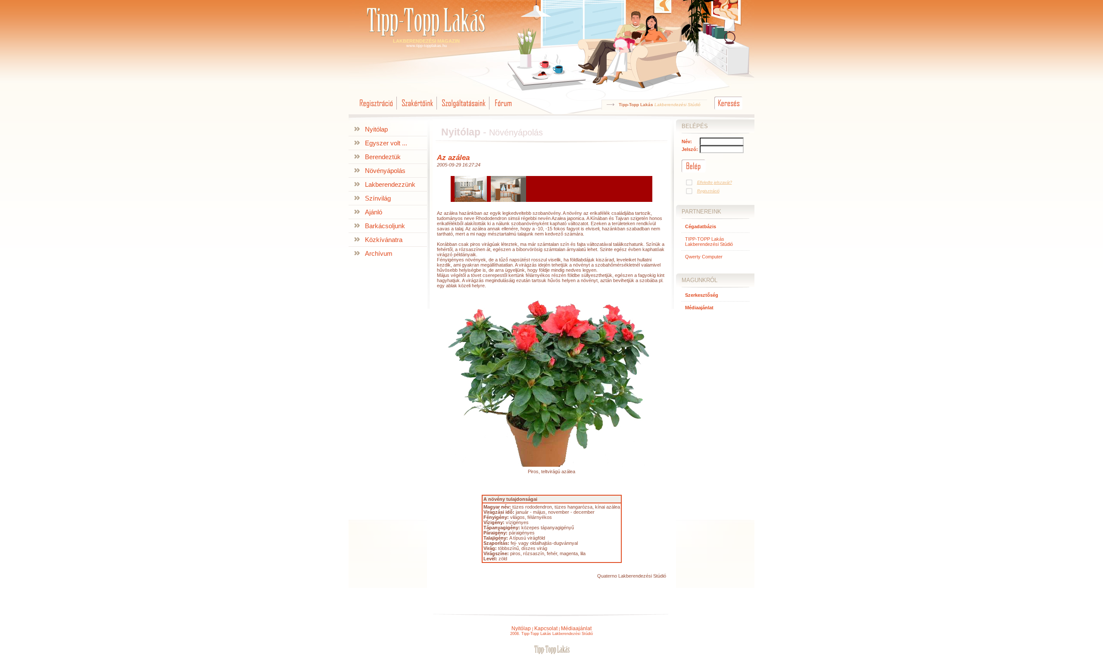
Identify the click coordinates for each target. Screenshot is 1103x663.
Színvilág (378, 198)
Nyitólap (376, 129)
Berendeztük (383, 156)
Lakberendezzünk (390, 184)
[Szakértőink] (417, 110)
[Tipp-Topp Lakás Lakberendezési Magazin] (426, 36)
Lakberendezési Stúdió (677, 104)
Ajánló (373, 212)
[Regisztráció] (376, 110)
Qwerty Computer (704, 256)
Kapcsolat (546, 628)
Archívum (379, 253)
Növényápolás (385, 170)
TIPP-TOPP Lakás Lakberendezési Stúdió (709, 241)
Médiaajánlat (576, 628)
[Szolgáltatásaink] (464, 110)
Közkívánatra (383, 239)
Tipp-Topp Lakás (636, 104)
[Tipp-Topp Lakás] (552, 652)
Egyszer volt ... (386, 143)
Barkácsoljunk (385, 225)
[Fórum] (503, 110)
